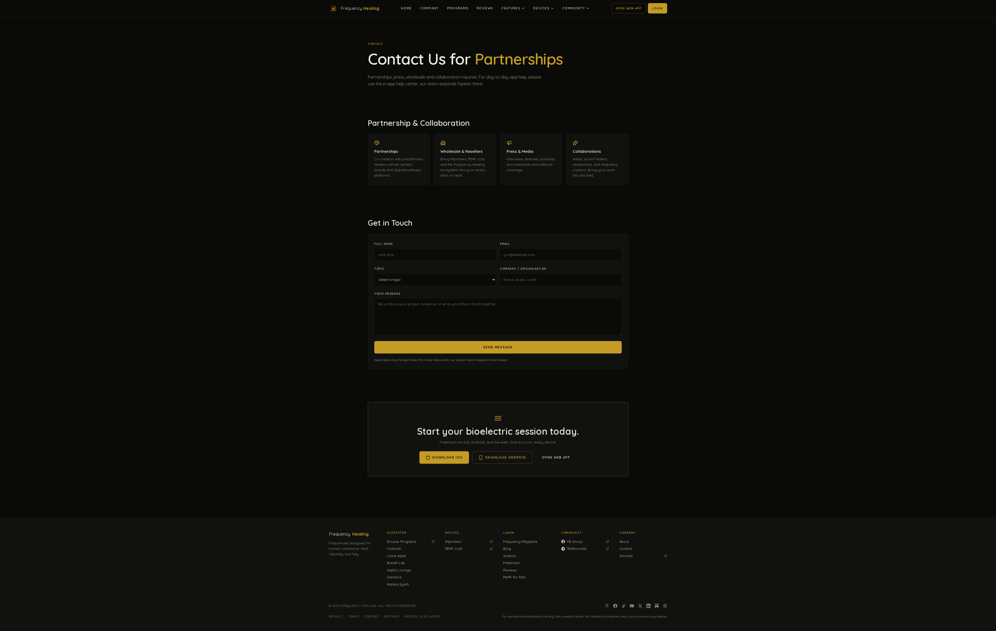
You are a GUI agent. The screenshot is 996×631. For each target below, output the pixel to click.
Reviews (485, 8)
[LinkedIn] (648, 606)
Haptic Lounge (399, 570)
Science (509, 556)
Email (505, 244)
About (624, 541)
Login (657, 8)
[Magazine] (665, 606)
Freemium (511, 563)
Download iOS (447, 457)
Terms (353, 616)
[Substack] (657, 606)
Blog (507, 548)
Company (429, 8)
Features (511, 8)
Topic (379, 269)
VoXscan (394, 548)
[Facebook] (615, 606)
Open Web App (628, 8)
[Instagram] (607, 606)
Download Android (505, 457)
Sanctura (394, 577)
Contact (625, 548)
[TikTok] (623, 606)
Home (406, 8)
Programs (457, 8)
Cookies (371, 616)
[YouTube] (632, 606)
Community (573, 8)
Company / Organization (523, 269)
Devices (541, 8)
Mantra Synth (398, 584)
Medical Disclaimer (422, 616)
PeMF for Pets (514, 577)
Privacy (336, 616)
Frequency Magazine (520, 541)
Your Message (387, 293)
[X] (640, 606)
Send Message (498, 347)
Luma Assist (396, 556)
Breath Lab (396, 563)
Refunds (391, 616)
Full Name (383, 244)
